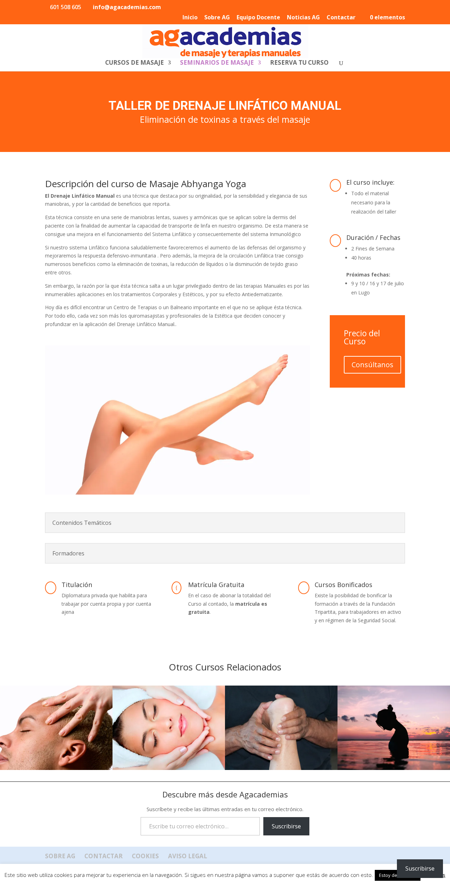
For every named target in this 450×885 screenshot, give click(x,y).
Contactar (341, 17)
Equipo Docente (258, 17)
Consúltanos (372, 364)
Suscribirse (286, 826)
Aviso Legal (187, 856)
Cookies (145, 856)
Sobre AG (217, 17)
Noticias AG (303, 17)
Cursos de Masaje (134, 63)
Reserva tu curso (299, 63)
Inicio (190, 17)
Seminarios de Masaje (217, 63)
